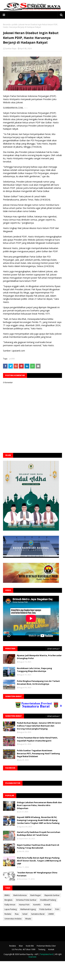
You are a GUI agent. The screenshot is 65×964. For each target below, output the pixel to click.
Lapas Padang (11, 909)
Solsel (24, 914)
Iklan (21, 946)
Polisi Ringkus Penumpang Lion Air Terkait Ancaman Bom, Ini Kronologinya (38, 682)
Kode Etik (30, 946)
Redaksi (8, 914)
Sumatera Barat (37, 914)
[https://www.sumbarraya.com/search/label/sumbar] (25, 707)
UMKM (51, 914)
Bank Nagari (35, 895)
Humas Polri (24, 904)
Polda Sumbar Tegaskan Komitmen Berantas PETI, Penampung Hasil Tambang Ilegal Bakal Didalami (38, 753)
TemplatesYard (46, 954)
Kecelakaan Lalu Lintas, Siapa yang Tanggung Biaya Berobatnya (34, 670)
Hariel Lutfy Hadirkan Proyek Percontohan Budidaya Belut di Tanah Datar (38, 833)
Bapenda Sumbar (52, 895)
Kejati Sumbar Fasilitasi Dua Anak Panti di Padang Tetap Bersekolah (38, 846)
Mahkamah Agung (28, 909)
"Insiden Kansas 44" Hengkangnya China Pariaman (37, 874)
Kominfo (37, 904)
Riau (17, 914)
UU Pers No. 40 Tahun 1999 (23, 949)
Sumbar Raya (10, 48)
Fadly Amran (10, 904)
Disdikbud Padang (48, 900)
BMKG (7, 895)
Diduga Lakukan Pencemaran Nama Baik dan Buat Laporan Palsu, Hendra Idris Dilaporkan (39, 805)
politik (14, 24)
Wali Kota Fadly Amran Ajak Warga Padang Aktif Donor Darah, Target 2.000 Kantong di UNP (39, 860)
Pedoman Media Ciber (46, 946)
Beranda (6, 24)
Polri (57, 909)
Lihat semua (52, 648)
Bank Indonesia (20, 895)
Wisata (28, 918)
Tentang (41, 949)
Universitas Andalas (13, 918)
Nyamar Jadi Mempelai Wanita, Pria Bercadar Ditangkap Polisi (39, 657)
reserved (32, 957)
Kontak (47, 904)
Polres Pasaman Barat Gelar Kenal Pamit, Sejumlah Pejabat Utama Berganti (37, 739)
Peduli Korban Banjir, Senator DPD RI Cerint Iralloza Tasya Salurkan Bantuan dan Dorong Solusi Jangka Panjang (39, 725)
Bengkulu (8, 900)
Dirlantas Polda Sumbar (26, 900)
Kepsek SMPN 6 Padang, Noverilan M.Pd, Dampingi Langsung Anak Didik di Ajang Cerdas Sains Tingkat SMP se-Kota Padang (38, 820)
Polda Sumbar (45, 909)
